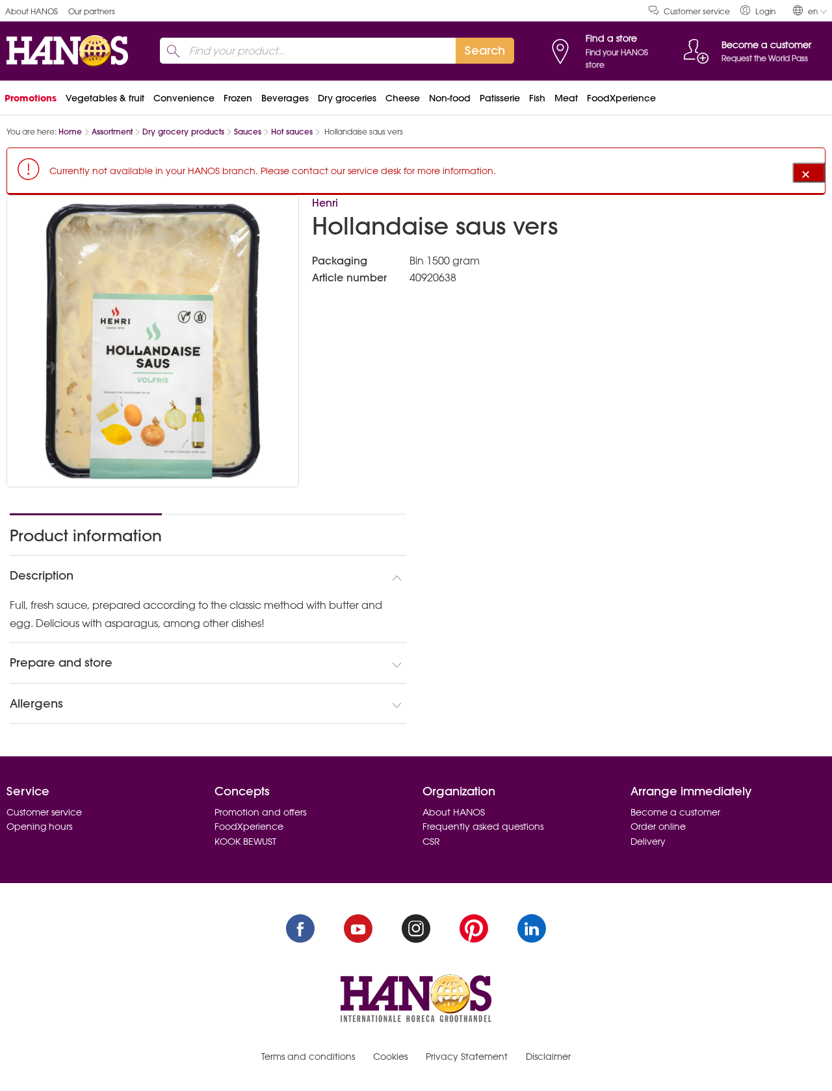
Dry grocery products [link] (183, 131)
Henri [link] (325, 203)
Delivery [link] (648, 841)
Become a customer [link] (675, 812)
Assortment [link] (112, 131)
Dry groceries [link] (347, 98)
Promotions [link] (31, 98)
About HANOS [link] (31, 11)
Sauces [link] (247, 131)
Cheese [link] (402, 98)
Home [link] (70, 131)
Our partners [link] (91, 11)
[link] (758, 10)
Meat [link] (566, 98)
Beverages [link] (285, 98)
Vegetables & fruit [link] (105, 98)
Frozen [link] (238, 98)
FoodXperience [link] (621, 98)
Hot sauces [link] (292, 131)
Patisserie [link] (500, 98)
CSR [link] (431, 841)
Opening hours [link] (39, 826)
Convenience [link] (183, 98)
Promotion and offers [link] (260, 812)
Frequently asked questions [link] (482, 826)
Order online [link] (658, 826)
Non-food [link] (450, 98)
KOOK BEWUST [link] (245, 841)
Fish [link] (537, 98)
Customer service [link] (697, 11)
